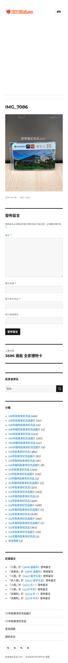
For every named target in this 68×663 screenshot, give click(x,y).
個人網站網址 (12, 314)
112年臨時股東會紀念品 (21, 496)
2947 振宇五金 (32, 576)
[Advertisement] (34, 59)
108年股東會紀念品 (19, 416)
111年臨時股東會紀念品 (21, 478)
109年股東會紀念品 (19, 433)
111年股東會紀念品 (18, 469)
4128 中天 (29, 589)
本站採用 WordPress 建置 (37, 657)
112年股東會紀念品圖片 (21, 491)
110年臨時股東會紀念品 (21, 460)
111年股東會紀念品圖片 (21, 474)
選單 (59, 11)
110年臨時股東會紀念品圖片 (24, 465)
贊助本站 (10, 636)
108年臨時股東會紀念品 (21, 425)
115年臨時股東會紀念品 (21, 536)
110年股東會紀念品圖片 (21, 456)
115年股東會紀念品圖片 (21, 531)
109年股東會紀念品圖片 (22, 438)
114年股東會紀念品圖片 (21, 518)
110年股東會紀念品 (19, 451)
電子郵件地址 (13, 299)
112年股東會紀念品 (19, 487)
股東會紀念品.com (13, 657)
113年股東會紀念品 (19, 500)
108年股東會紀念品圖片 (21, 420)
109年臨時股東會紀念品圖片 (24, 447)
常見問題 (13, 540)
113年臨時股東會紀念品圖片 (24, 509)
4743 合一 (29, 584)
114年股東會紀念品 (19, 514)
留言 (8, 235)
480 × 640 (25, 197)
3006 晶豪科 (31, 567)
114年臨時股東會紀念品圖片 (24, 523)
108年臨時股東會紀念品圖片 (24, 429)
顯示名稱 (10, 283)
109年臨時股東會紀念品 (22, 442)
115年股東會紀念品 (19, 527)
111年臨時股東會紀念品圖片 (24, 482)
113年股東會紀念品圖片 (21, 505)
